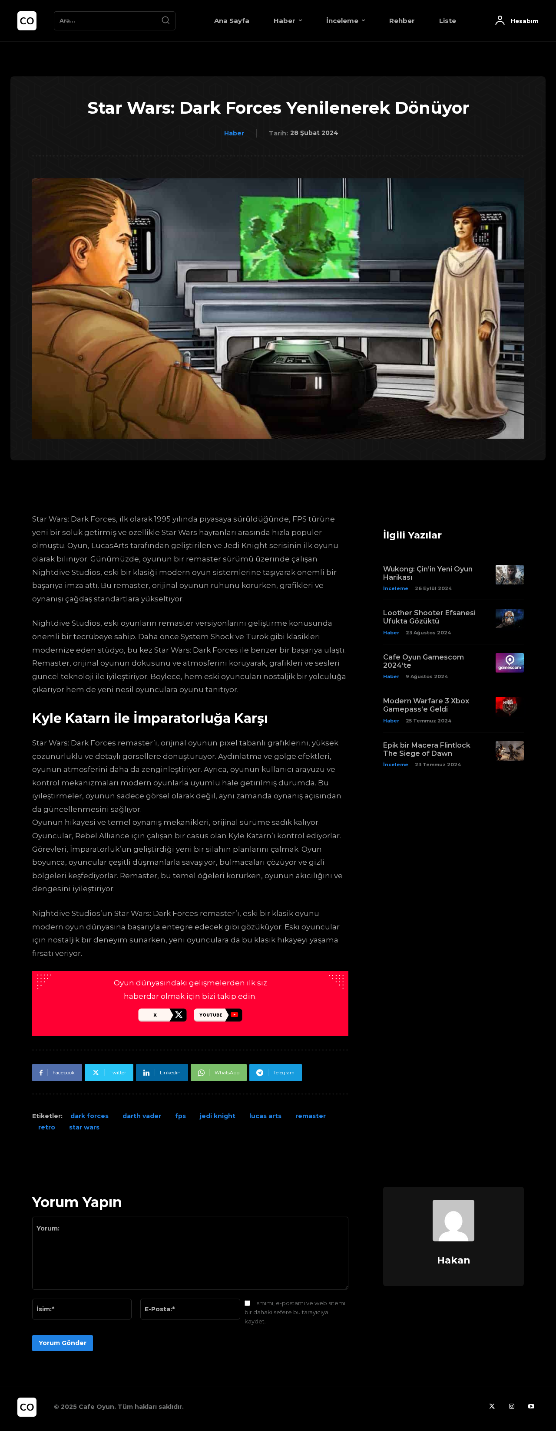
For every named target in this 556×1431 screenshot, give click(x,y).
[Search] (165, 20)
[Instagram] (511, 1407)
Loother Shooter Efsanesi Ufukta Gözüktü (429, 617)
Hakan (453, 1260)
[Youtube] (531, 1407)
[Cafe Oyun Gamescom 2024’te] (510, 663)
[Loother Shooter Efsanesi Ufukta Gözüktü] (510, 618)
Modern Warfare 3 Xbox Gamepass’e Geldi (426, 705)
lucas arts (265, 1116)
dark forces (89, 1116)
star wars (84, 1127)
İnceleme (395, 588)
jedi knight (217, 1116)
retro (46, 1127)
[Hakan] (453, 1220)
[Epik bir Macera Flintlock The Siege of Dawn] (510, 751)
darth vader (141, 1116)
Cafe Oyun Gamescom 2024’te (423, 661)
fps (180, 1116)
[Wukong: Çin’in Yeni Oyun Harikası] (510, 574)
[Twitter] (492, 1407)
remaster (310, 1116)
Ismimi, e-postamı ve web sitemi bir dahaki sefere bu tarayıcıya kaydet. (295, 1312)
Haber (234, 133)
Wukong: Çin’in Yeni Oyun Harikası (428, 573)
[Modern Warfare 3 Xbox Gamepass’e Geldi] (510, 706)
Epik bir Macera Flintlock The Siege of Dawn (426, 749)
